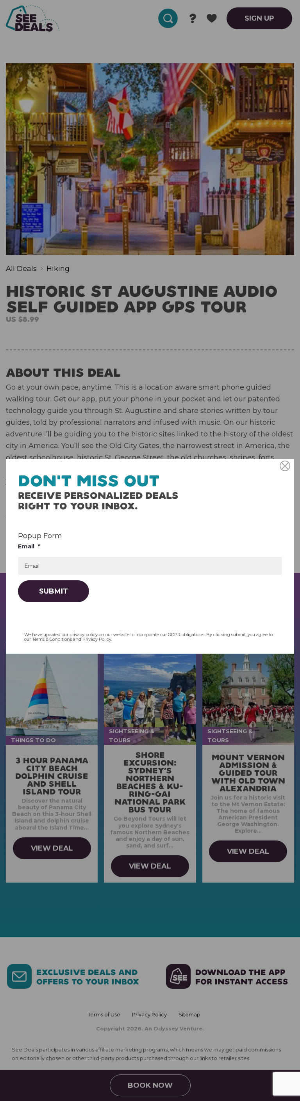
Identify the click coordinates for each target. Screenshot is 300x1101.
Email (29, 546)
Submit (53, 591)
